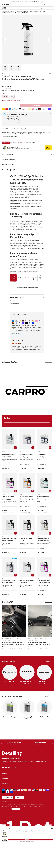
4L (11, 465)
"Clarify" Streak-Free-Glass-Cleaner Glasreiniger (9, 539)
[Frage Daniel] (41, 4)
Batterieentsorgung (39, 806)
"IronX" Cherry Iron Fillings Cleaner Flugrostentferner (43, 581)
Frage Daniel (6, 142)
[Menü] (7, 832)
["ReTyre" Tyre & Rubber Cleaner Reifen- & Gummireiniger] (44, 439)
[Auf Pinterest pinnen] (13, 169)
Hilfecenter (16, 804)
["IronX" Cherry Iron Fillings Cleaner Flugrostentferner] (44, 567)
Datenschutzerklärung (6, 806)
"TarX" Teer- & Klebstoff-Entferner (25, 539)
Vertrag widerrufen (15, 808)
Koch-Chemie (10, 682)
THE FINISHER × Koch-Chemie (27, 683)
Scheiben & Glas (44, 717)
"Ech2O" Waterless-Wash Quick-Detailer (43, 497)
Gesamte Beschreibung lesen (9, 136)
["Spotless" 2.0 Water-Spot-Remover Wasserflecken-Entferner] (26, 439)
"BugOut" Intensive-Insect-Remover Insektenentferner (26, 497)
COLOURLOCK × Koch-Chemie (44, 683)
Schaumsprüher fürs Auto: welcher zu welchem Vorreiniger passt (39, 644)
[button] (47, 4)
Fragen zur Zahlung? (17, 333)
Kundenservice (10, 804)
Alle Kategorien (48, 696)
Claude (20, 142)
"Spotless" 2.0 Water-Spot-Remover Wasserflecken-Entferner (26, 454)
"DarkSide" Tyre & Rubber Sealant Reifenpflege (8, 581)
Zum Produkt (41, 1)
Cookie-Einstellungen (6, 808)
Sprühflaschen (37, 11)
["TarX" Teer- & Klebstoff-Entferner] (26, 525)
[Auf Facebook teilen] (10, 169)
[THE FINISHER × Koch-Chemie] (26, 672)
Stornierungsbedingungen (23, 806)
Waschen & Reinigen (10, 717)
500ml (3, 465)
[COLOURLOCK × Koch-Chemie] (44, 672)
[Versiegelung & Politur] (26, 707)
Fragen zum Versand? (34, 349)
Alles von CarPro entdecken (27, 423)
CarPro (3, 73)
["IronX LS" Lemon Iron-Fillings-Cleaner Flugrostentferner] (9, 483)
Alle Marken (49, 661)
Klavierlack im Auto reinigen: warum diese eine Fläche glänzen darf (13, 644)
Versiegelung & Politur (27, 718)
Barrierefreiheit (32, 806)
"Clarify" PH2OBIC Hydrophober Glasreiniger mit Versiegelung (9, 454)
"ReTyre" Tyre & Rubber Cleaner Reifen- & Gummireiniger (43, 454)
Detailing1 (7, 801)
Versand (18, 90)
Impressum (4, 804)
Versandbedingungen (42, 804)
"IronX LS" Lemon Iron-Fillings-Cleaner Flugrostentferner (8, 498)
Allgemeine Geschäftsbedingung (31, 804)
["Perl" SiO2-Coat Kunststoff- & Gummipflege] (26, 567)
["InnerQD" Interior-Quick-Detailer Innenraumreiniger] (44, 525)
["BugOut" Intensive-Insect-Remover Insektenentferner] (26, 483)
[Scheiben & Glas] (44, 707)
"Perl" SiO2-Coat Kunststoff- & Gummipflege (26, 581)
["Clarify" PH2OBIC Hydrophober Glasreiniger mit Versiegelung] (9, 439)
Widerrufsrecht (14, 806)
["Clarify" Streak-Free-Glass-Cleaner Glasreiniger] (9, 525)
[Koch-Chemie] (9, 672)
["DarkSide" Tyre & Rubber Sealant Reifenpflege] (9, 567)
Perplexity (34, 142)
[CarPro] (27, 390)
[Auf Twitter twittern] (7, 169)
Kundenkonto (21, 804)
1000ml (7, 465)
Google (27, 142)
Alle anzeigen (48, 362)
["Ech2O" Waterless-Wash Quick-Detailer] (44, 483)
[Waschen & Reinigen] (9, 707)
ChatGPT (14, 142)
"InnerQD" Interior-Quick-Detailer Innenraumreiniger (44, 539)
